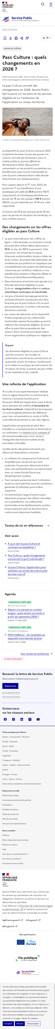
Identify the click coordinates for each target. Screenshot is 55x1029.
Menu (50, 6)
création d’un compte (34, 432)
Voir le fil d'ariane (9, 29)
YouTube (38, 719)
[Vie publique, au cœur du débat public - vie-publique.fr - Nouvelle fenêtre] (27, 959)
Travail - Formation (10, 751)
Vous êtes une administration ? (15, 854)
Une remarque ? (15, 658)
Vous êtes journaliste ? (11, 858)
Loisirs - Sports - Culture (12, 779)
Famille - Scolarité (9, 741)
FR (47, 37)
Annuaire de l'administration (14, 823)
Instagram (30, 719)
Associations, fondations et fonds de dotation (21, 783)
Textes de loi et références (24, 525)
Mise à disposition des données (15, 840)
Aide (4, 849)
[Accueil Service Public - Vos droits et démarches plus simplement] (21, 22)
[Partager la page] (21, 38)
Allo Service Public (10, 819)
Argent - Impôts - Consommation (16, 765)
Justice (5, 769)
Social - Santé (8, 746)
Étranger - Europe (9, 774)
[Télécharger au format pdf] (10, 38)
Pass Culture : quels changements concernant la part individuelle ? (26, 557)
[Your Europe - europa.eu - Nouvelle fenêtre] (27, 942)
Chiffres (5, 835)
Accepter (8, 1023)
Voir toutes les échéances (35, 653)
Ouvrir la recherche (43, 4)
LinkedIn (22, 719)
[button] (27, 38)
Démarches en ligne (10, 795)
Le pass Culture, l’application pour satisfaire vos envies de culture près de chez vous (27, 570)
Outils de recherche (10, 814)
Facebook (5, 719)
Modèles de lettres (10, 809)
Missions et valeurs (10, 844)
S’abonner (10, 686)
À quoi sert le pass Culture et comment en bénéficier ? (24, 545)
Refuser (19, 1023)
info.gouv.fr (32, 920)
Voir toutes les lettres (11, 696)
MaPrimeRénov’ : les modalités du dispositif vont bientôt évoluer (26, 636)
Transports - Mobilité (11, 760)
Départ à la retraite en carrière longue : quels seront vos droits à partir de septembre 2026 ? (26, 613)
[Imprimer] (16, 38)
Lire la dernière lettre (11, 692)
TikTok (13, 719)
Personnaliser (33, 1023)
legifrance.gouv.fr (11, 920)
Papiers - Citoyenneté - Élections (16, 737)
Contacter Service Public (12, 863)
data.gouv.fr (8, 926)
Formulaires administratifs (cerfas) (16, 800)
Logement (6, 755)
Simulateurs (7, 805)
